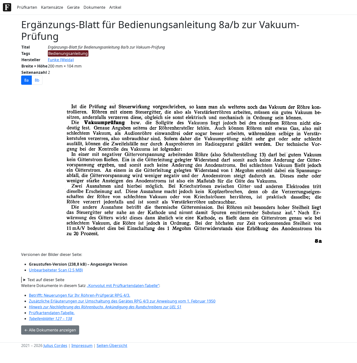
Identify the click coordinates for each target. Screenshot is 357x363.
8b (37, 80)
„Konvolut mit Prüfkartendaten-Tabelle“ (123, 285)
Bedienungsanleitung (68, 53)
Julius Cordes (55, 345)
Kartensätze (52, 7)
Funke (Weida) (61, 59)
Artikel (115, 7)
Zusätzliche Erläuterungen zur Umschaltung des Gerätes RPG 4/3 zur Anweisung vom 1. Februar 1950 (122, 301)
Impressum (82, 345)
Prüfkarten (27, 7)
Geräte (73, 7)
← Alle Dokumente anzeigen (50, 330)
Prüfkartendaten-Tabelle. (52, 312)
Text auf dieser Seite (45, 279)
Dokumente (94, 7)
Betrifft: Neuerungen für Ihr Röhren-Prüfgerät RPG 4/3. (79, 295)
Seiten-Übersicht (112, 345)
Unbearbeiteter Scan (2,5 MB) (56, 270)
